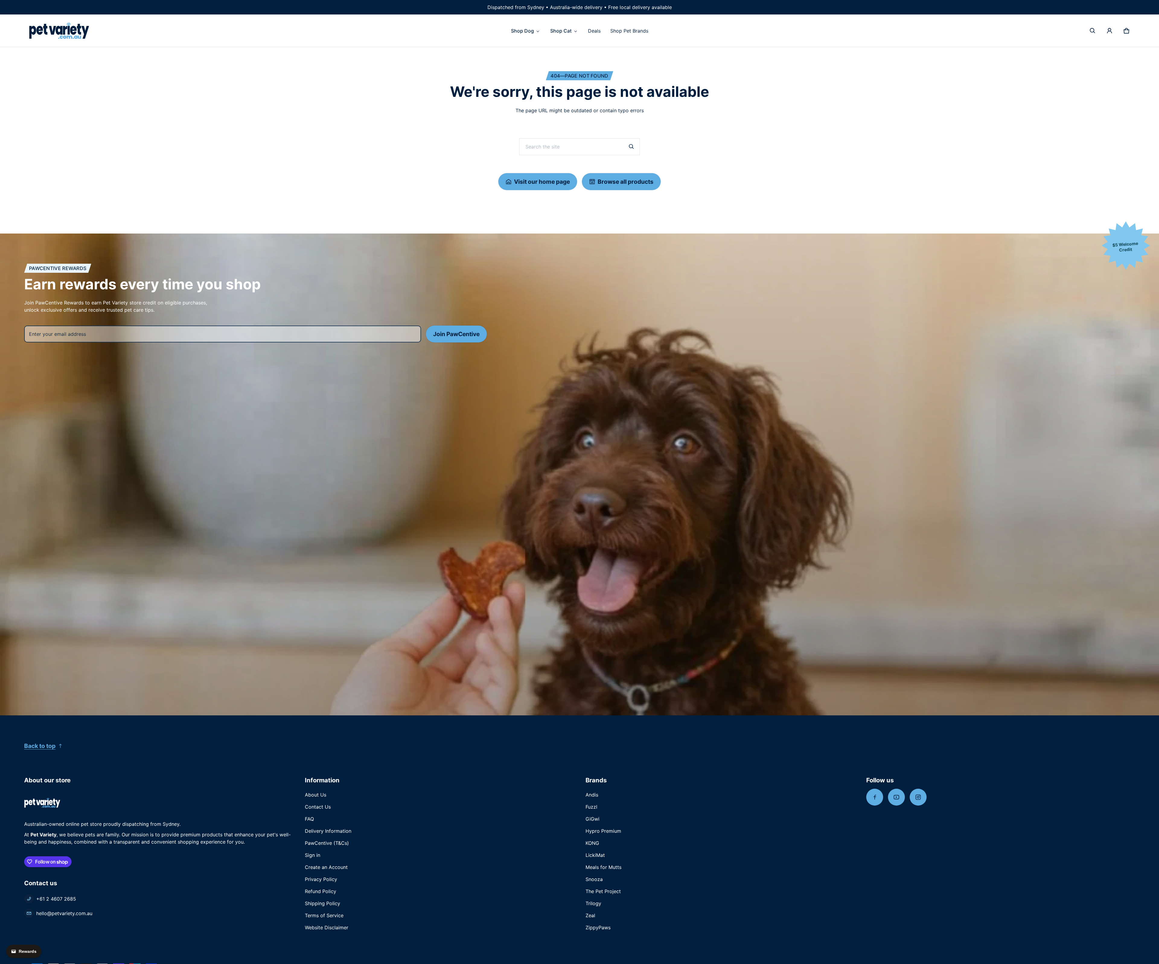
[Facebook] (874, 797)
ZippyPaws (598, 927)
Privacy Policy (321, 879)
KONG (592, 843)
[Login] (1109, 30)
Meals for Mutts (603, 867)
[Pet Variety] (59, 30)
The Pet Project (603, 891)
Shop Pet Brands (629, 31)
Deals (594, 31)
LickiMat (595, 855)
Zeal (590, 915)
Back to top (40, 745)
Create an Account (326, 867)
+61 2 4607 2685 (56, 899)
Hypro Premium (603, 831)
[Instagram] (918, 797)
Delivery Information (328, 831)
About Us (315, 795)
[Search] (631, 146)
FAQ (309, 819)
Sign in (312, 855)
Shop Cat (561, 31)
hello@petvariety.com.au (64, 913)
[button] (1092, 30)
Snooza (594, 879)
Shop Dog (522, 31)
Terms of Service (324, 915)
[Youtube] (896, 797)
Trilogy (593, 903)
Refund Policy (320, 891)
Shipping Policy (322, 903)
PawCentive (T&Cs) (327, 843)
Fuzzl (591, 807)
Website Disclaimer (326, 927)
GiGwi (592, 819)
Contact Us (318, 807)
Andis (592, 795)
